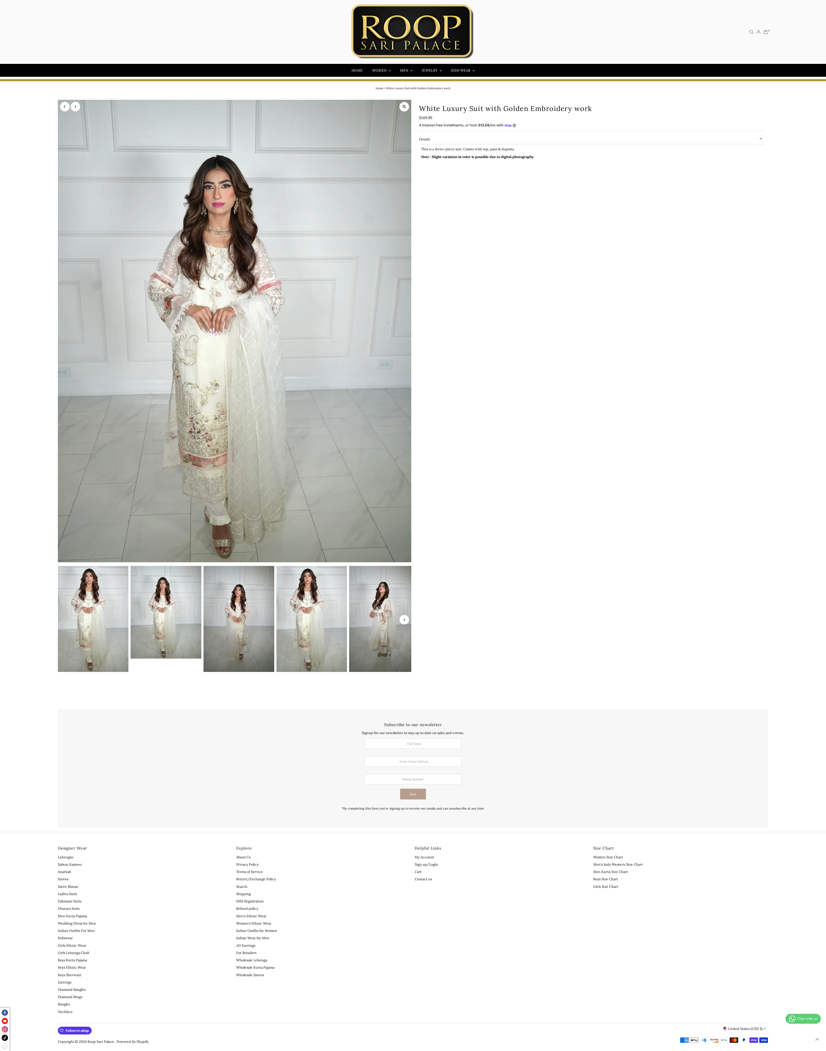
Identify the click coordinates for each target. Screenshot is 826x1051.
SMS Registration (250, 901)
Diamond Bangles (72, 989)
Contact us (423, 879)
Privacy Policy (247, 864)
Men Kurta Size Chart (610, 872)
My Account (424, 857)
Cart (418, 872)
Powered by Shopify (133, 1041)
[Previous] (65, 106)
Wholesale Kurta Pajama (255, 967)
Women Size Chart (608, 857)
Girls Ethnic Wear (72, 945)
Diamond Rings (70, 997)
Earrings (64, 982)
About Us (243, 857)
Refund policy (247, 908)
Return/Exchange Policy (256, 879)
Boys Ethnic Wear (72, 967)
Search (241, 886)
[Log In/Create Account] (758, 32)
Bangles (64, 1004)
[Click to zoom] (404, 107)
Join (413, 794)
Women (380, 70)
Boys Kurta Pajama (72, 960)
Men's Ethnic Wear (251, 916)
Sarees (63, 879)
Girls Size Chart (605, 886)
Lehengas (65, 857)
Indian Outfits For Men (76, 930)
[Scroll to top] (817, 1039)
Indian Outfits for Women (256, 930)
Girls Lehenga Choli (73, 953)
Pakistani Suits (69, 901)
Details (424, 139)
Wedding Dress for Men (77, 923)
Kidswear (65, 938)
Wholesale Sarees (250, 975)
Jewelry (430, 70)
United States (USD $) (745, 1028)
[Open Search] (751, 32)
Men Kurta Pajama (72, 916)
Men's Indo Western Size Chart (618, 864)
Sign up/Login (426, 864)
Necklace (65, 1012)
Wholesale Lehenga (251, 960)
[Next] (75, 106)
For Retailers (246, 953)
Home (357, 70)
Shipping (243, 894)
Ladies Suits (67, 894)
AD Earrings (245, 945)
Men (404, 70)
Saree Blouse (68, 886)
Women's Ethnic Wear (253, 923)
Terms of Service (249, 872)
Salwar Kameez (70, 864)
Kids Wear (461, 70)
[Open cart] (766, 32)
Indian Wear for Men (252, 938)
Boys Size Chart (605, 879)
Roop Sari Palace (101, 1041)
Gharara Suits (69, 908)
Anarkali (64, 872)
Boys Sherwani (69, 975)
